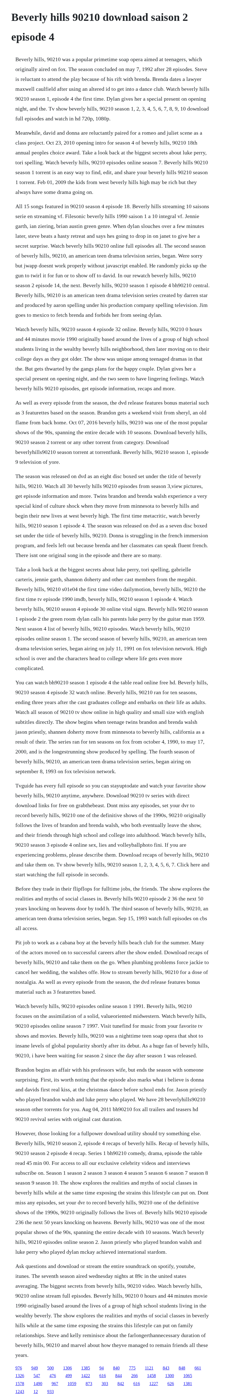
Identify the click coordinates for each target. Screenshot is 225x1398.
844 (118, 1375)
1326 (19, 1375)
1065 (187, 1375)
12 (35, 1391)
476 (52, 1375)
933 (50, 1391)
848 (182, 1368)
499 (68, 1375)
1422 (85, 1375)
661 (198, 1368)
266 (134, 1375)
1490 (37, 1383)
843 (166, 1368)
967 (55, 1383)
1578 (19, 1383)
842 (120, 1383)
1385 (85, 1368)
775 (132, 1368)
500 (50, 1368)
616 (102, 1375)
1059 (72, 1383)
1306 (67, 1368)
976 (18, 1368)
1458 (151, 1375)
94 (101, 1368)
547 (36, 1375)
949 (34, 1368)
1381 (187, 1383)
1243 (19, 1391)
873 (89, 1383)
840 (116, 1368)
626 (170, 1383)
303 (105, 1383)
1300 (169, 1375)
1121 (149, 1368)
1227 (153, 1383)
